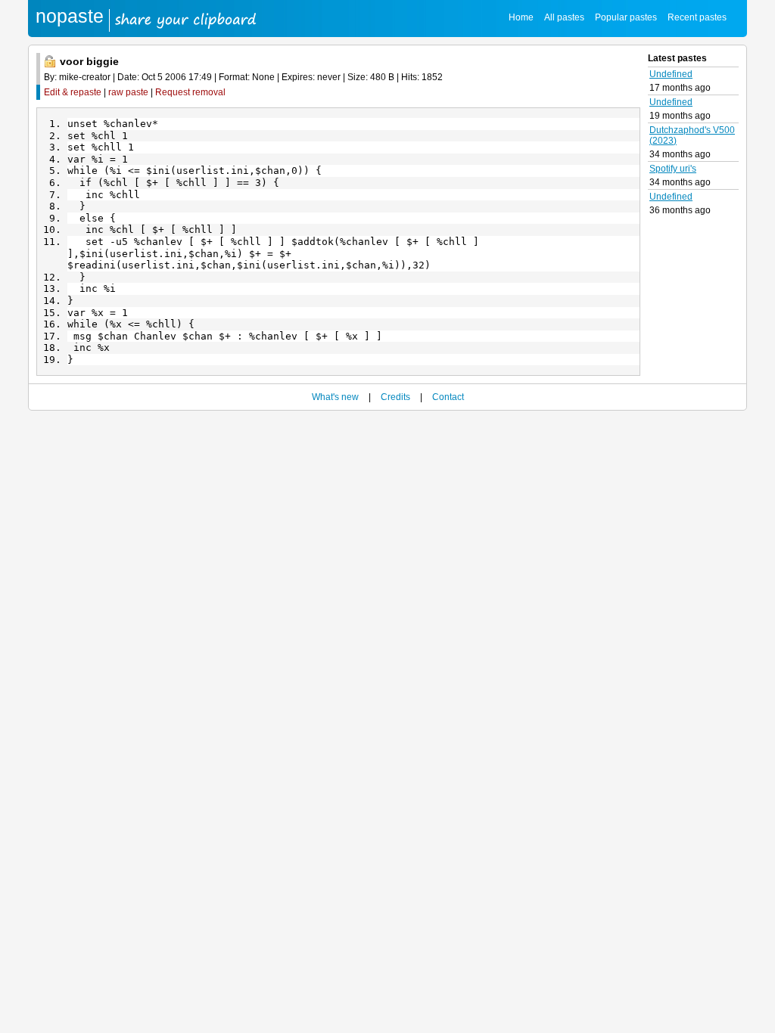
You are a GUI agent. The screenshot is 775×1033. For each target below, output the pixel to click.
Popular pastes (626, 17)
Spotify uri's (672, 168)
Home (521, 17)
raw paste (128, 92)
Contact (448, 397)
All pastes (564, 17)
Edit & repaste (72, 92)
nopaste (70, 15)
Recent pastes (697, 17)
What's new (335, 397)
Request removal (190, 92)
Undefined (671, 74)
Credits (395, 397)
